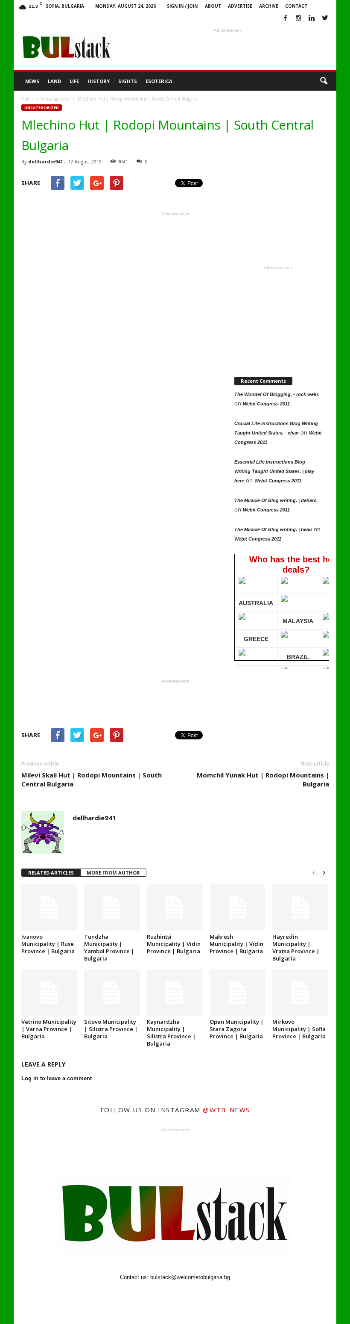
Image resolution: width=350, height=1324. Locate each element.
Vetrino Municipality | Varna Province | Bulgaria (48, 1029)
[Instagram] (298, 18)
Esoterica (159, 81)
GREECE (256, 638)
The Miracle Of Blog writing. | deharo (275, 500)
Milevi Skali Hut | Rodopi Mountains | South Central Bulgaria (91, 779)
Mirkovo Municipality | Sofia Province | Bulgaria (299, 1029)
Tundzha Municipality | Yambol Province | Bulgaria (109, 947)
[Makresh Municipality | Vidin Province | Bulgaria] (237, 907)
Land (54, 81)
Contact (296, 6)
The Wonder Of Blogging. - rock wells (276, 394)
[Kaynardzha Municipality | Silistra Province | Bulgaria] (174, 992)
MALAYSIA (298, 621)
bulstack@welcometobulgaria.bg (190, 1277)
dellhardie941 (45, 161)
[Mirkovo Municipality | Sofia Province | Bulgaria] (300, 992)
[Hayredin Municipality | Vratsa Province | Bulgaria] (300, 907)
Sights (127, 81)
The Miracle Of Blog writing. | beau (273, 529)
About (213, 6)
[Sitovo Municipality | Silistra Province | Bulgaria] (112, 992)
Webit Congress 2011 (266, 403)
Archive (268, 6)
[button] (323, 81)
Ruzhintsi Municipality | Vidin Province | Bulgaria (174, 944)
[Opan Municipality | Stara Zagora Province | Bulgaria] (237, 992)
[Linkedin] (311, 18)
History (99, 81)
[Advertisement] (228, 47)
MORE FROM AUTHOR (113, 872)
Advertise (240, 6)
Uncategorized (41, 107)
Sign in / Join (182, 6)
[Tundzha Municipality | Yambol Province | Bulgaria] (112, 907)
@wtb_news (226, 1109)
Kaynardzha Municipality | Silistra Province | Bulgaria (171, 1032)
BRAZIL (298, 656)
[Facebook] (285, 18)
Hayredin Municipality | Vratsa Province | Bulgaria (296, 947)
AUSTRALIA (256, 603)
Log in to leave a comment (56, 1078)
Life (74, 81)
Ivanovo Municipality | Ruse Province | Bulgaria (48, 944)
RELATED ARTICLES (51, 872)
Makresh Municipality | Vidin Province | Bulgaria (236, 944)
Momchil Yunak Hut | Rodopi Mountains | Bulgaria (263, 779)
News (32, 81)
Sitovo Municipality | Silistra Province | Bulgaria (111, 1029)
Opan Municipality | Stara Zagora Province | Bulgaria (237, 1029)
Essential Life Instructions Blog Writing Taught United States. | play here (274, 471)
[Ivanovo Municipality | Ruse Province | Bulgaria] (49, 907)
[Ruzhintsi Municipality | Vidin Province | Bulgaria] (174, 907)
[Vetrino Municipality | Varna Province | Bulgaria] (49, 992)
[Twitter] (325, 18)
